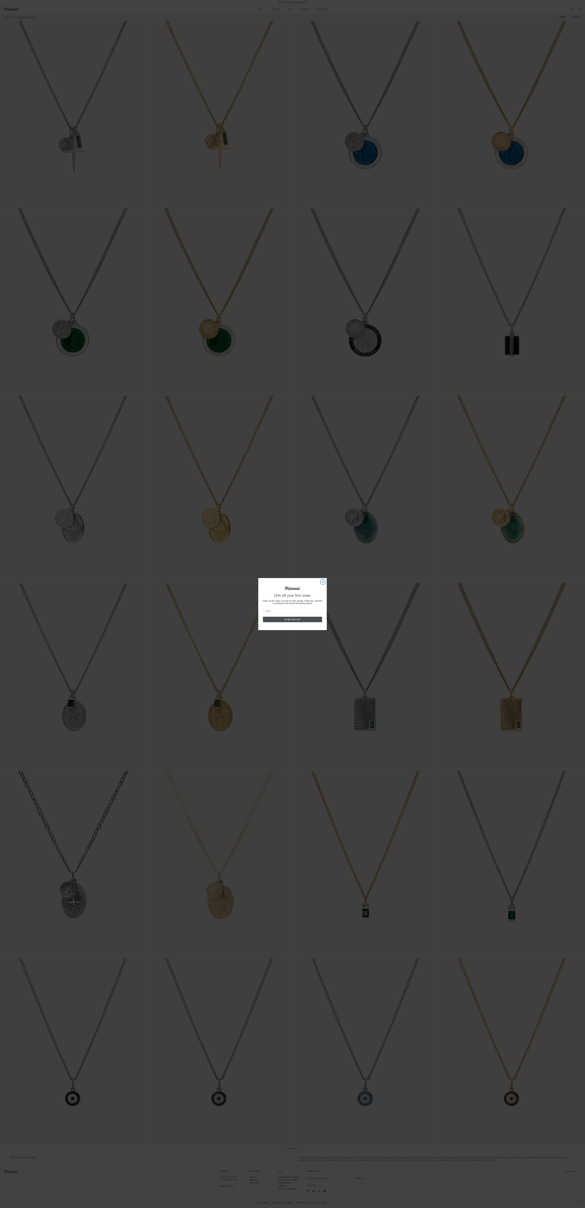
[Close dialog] (323, 582)
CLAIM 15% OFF (292, 619)
